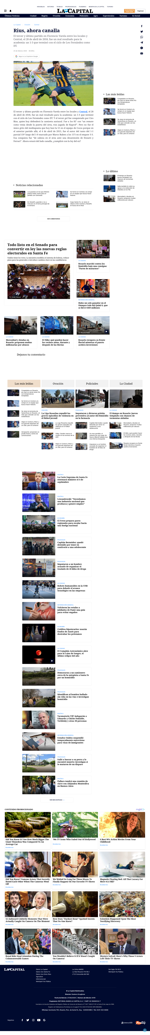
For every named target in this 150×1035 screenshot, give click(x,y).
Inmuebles (41, 6)
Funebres (82, 6)
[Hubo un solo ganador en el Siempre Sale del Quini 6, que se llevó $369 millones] (93, 295)
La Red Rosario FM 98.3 (80, 972)
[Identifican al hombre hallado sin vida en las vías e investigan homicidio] (56, 698)
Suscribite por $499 (129, 10)
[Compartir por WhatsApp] (141, 37)
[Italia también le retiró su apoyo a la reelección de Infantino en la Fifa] (120, 188)
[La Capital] (75, 11)
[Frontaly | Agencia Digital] (139, 1023)
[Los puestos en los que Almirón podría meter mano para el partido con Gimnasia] (32, 194)
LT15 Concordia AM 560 (80, 974)
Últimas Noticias (12, 16)
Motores (50, 6)
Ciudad (33, 16)
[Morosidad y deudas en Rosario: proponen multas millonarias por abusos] (120, 199)
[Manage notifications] (145, 1030)
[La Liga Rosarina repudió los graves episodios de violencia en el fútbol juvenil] (58, 405)
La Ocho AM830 (77, 969)
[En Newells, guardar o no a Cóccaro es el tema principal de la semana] (32, 204)
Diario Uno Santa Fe (43, 972)
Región (45, 16)
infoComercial (41, 979)
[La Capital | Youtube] (39, 1020)
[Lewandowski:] (56, 503)
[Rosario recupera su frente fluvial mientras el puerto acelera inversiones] (93, 332)
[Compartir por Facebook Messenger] (141, 48)
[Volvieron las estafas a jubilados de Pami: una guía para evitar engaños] (56, 611)
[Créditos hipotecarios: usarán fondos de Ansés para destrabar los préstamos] (56, 633)
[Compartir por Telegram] (141, 42)
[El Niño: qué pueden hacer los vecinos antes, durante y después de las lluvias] (57, 332)
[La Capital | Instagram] (33, 1020)
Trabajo (60, 6)
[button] (5, 11)
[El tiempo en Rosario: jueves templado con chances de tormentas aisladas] (120, 178)
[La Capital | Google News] (44, 1020)
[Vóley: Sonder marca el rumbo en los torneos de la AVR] (58, 436)
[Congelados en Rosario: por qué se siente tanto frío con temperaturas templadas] (120, 101)
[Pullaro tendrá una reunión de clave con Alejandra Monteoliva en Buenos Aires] (56, 785)
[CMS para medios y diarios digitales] (127, 1023)
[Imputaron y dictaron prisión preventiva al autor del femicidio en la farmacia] (92, 405)
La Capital (17, 24)
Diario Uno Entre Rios (43, 974)
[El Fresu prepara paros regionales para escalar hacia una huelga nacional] (56, 524)
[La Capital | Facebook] (22, 1020)
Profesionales (70, 6)
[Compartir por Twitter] (141, 31)
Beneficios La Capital (96, 6)
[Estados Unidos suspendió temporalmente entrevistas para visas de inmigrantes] (56, 741)
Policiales (84, 16)
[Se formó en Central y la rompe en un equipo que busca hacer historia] (74, 194)
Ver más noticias (56, 800)
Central (36, 24)
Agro (95, 16)
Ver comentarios (53, 219)
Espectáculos (108, 16)
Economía (69, 16)
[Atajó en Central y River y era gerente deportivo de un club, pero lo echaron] (120, 132)
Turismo (110, 6)
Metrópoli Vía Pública (43, 981)
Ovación (56, 16)
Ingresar (140, 11)
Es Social (136, 16)
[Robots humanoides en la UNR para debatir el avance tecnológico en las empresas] (56, 589)
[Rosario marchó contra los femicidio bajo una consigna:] (93, 256)
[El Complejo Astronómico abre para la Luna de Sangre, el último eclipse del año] (56, 655)
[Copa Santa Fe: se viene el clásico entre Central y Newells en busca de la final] (74, 204)
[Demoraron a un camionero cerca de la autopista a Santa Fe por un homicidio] (56, 676)
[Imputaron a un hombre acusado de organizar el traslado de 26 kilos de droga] (92, 446)
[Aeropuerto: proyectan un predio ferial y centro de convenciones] (23, 434)
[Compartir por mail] (141, 53)
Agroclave (39, 976)
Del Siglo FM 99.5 (114, 969)
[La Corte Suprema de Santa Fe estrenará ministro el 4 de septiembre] (56, 481)
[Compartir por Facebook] (141, 26)
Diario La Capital (42, 969)
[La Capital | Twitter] (28, 1020)
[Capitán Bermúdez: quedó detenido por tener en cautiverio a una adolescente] (92, 425)
